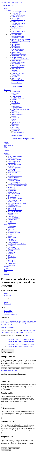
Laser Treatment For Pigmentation (21, 39)
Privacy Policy (8, 312)
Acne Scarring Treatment (18, 12)
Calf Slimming (15, 18)
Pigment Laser (15, 52)
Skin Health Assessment (18, 65)
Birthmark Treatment (17, 16)
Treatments (7, 10)
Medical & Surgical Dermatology (20, 41)
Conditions (7, 90)
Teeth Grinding (15, 129)
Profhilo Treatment (16, 57)
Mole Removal (15, 46)
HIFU (13, 29)
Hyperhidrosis (15, 106)
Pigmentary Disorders (17, 114)
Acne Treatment (16, 13)
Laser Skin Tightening (17, 36)
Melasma (14, 111)
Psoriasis (13, 116)
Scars (13, 120)
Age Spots (14, 94)
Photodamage (15, 112)
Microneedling (15, 44)
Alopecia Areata (16, 96)
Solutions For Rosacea (17, 67)
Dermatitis (14, 99)
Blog (5, 147)
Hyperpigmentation (16, 107)
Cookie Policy (8, 311)
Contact (6, 150)
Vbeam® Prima (15, 75)
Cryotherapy (15, 21)
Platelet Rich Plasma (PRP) (19, 55)
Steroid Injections (16, 68)
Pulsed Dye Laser (16, 60)
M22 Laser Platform (17, 50)
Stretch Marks (15, 127)
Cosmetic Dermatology (18, 20)
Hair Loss (14, 104)
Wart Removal (15, 78)
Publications (7, 295)
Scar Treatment (15, 63)
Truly (26, 335)
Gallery (6, 142)
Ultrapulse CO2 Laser (17, 73)
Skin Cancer (14, 124)
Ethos (6, 8)
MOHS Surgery (16, 47)
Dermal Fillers (15, 24)
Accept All (4, 368)
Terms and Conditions (10, 314)
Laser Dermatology (16, 33)
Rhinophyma (15, 117)
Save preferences (6, 450)
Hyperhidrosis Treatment (18, 31)
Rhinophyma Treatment (18, 62)
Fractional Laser (16, 28)
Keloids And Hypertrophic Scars (20, 109)
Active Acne (15, 93)
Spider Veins (15, 125)
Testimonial (7, 304)
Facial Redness (15, 103)
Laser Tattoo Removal (17, 37)
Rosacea (13, 119)
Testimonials (7, 144)
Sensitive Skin (15, 122)
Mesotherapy (15, 42)
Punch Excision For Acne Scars (20, 59)
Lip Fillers (14, 76)
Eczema (13, 101)
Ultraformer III (15, 72)
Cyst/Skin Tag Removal (18, 23)
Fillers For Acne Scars (17, 26)
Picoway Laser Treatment (18, 54)
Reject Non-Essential (14, 368)
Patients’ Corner (8, 145)
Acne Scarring (15, 91)
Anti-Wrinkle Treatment (18, 15)
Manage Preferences (26, 368)
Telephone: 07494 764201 (24, 332)
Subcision (14, 70)
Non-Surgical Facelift (17, 49)
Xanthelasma (15, 130)
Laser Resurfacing (16, 34)
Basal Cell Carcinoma (17, 98)
